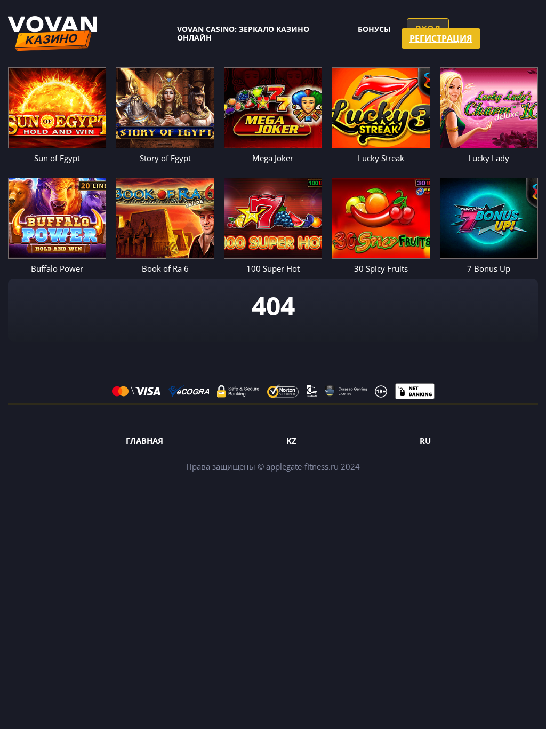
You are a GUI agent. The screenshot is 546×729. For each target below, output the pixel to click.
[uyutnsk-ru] (52, 33)
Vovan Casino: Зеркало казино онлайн (243, 33)
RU (425, 440)
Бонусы (374, 29)
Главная (144, 440)
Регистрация (441, 38)
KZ (291, 440)
